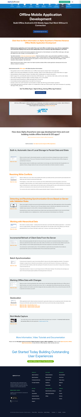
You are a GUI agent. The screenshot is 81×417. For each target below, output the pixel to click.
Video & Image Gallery (56, 6)
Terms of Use (40, 412)
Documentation (62, 374)
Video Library (61, 379)
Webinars (61, 382)
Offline (62, 6)
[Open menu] (72, 2)
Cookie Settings (46, 412)
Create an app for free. (43, 321)
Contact (60, 393)
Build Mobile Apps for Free (40, 31)
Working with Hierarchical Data (24, 221)
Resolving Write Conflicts (21, 174)
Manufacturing (48, 377)
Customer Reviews (35, 396)
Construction (48, 379)
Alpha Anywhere (35, 377)
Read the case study (50, 105)
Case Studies (34, 393)
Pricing (33, 390)
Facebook (53, 412)
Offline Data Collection (50, 393)
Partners (60, 396)
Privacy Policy (34, 412)
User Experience (31, 6)
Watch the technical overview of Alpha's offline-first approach (40, 137)
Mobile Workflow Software (51, 390)
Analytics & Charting (37, 6)
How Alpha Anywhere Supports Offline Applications (44, 143)
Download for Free (40, 92)
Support (33, 401)
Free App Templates (35, 382)
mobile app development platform (28, 56)
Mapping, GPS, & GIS (44, 6)
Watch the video (13, 181)
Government (48, 385)
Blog (60, 385)
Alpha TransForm (35, 374)
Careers (60, 398)
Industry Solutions (49, 374)
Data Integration (18, 6)
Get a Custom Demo (64, 1)
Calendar (50, 6)
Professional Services (36, 379)
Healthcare (48, 382)
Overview (12, 6)
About (60, 390)
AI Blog (47, 396)
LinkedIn (59, 412)
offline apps (22, 68)
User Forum (61, 377)
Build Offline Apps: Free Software (41, 361)
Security (24, 6)
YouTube (63, 412)
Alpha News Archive (36, 398)
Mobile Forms (68, 6)
